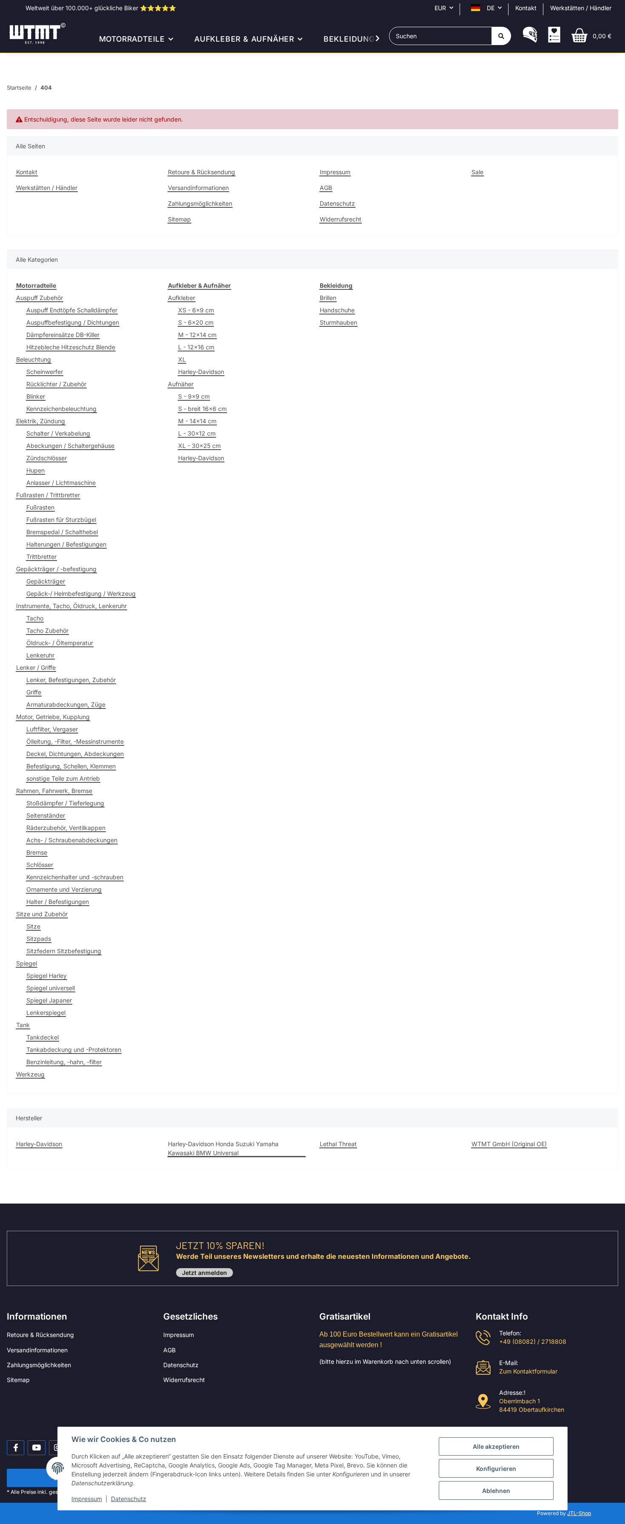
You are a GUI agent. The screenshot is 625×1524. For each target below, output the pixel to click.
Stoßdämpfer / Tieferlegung (65, 803)
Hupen (35, 470)
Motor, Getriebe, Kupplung (53, 716)
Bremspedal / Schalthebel (62, 531)
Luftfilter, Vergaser (52, 729)
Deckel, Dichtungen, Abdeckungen (75, 753)
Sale (477, 172)
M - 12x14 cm (197, 334)
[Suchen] (501, 36)
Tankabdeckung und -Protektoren (73, 1049)
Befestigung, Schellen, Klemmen (71, 766)
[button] (530, 35)
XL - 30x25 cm (199, 445)
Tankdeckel (42, 1037)
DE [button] (490, 7)
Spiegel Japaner (49, 1000)
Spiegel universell (50, 987)
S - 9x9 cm (194, 396)
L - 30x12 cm (197, 433)
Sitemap (179, 219)
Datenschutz (337, 203)
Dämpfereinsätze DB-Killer (62, 334)
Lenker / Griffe (36, 667)
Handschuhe (337, 310)
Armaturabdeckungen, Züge (65, 704)
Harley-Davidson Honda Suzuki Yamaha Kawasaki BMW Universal (223, 1148)
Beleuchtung (33, 359)
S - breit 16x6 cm (202, 408)
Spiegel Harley (46, 975)
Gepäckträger (45, 581)
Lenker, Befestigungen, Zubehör (71, 679)
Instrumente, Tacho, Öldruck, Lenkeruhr (71, 605)
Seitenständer (45, 815)
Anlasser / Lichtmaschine (61, 482)
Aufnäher (180, 384)
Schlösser (39, 864)
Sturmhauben (338, 322)
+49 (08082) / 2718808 (532, 1341)
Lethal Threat (338, 1143)
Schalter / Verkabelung (58, 433)
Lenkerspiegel (45, 1012)
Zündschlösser (46, 458)
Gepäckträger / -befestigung (56, 568)
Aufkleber (181, 297)
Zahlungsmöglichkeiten (200, 203)
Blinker (35, 396)
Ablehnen (496, 1490)
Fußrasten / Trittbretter (48, 495)
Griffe (33, 692)
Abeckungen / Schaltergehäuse (70, 445)
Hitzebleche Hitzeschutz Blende (70, 347)
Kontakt (526, 7)
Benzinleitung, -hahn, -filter (64, 1061)
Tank (23, 1024)
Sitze (33, 926)
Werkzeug (30, 1074)
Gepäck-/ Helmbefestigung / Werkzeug (81, 593)
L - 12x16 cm (196, 347)
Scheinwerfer (44, 371)
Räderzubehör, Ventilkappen (65, 827)
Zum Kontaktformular (528, 1371)
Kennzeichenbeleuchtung (61, 408)
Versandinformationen (198, 187)
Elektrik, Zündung (40, 421)
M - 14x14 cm (197, 421)
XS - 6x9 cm (196, 310)
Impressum (335, 172)
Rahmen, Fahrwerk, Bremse (54, 790)
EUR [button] (440, 7)
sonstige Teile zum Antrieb (63, 778)
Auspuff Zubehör (39, 297)
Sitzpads (38, 938)
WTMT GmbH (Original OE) (509, 1143)
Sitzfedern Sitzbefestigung (63, 951)
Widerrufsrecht (340, 219)
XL (182, 359)
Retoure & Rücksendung (201, 172)
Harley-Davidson (201, 371)
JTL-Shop (579, 1513)
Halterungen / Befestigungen (66, 544)
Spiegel (26, 963)
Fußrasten (40, 507)
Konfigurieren (496, 1468)
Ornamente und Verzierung (64, 889)
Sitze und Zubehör (42, 914)
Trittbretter (41, 556)
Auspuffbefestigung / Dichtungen (72, 322)
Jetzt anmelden (204, 1272)
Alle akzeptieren (496, 1446)
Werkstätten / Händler (580, 7)
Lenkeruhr (40, 655)
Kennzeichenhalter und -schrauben (74, 877)
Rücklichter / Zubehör (56, 384)
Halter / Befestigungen (57, 901)
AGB (326, 187)
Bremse (36, 852)
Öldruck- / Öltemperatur (59, 642)
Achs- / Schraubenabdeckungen (71, 840)
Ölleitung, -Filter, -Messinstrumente (75, 741)
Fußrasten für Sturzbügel (61, 519)
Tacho (34, 618)
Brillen (328, 297)
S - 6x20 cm (195, 322)
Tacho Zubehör (47, 630)
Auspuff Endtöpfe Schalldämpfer (71, 310)
